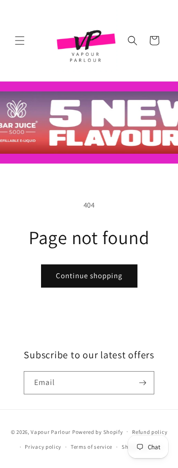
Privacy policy (43, 446)
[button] (20, 40)
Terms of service (91, 446)
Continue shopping (89, 275)
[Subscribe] (143, 382)
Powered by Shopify (97, 431)
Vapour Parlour (51, 431)
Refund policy (149, 431)
